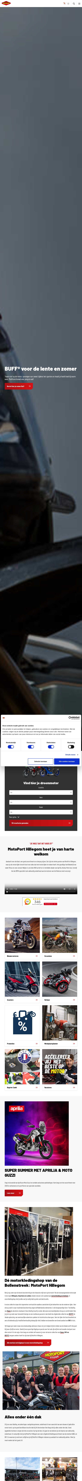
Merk (41, 797)
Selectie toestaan (40, 761)
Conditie (41, 787)
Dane (62, 1332)
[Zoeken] (74, 3)
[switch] (31, 746)
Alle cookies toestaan (67, 761)
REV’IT (7, 1335)
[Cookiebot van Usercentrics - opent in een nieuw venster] (70, 718)
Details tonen (70, 755)
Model (41, 807)
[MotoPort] (5, 3)
